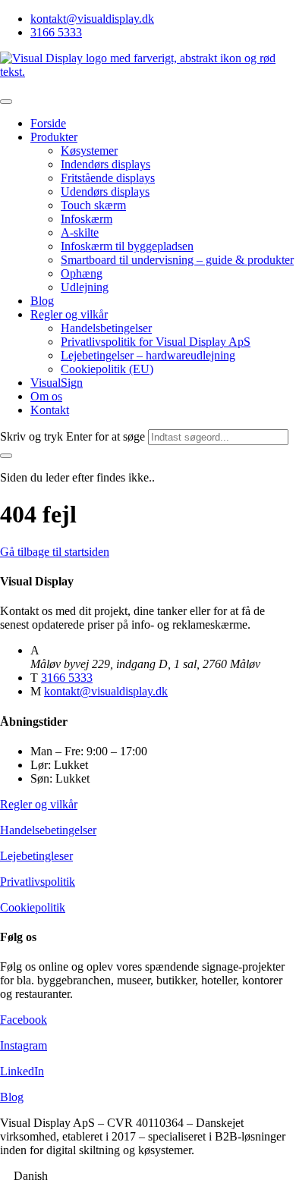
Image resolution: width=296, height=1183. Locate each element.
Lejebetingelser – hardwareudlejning (148, 355)
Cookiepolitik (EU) (107, 368)
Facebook (23, 1019)
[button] (148, 1176)
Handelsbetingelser (106, 328)
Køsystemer (89, 150)
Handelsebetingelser (48, 830)
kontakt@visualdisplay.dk (92, 18)
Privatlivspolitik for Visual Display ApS (155, 341)
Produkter (53, 136)
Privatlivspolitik (37, 881)
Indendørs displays (105, 164)
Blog (42, 300)
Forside (48, 123)
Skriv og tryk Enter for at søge (72, 436)
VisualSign (56, 382)
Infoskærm (86, 218)
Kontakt (49, 409)
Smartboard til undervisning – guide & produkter (177, 259)
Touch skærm (93, 205)
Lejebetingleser (36, 855)
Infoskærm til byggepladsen (127, 246)
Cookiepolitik (32, 907)
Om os (46, 396)
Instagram (23, 1045)
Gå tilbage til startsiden (54, 551)
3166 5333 (56, 32)
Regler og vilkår (69, 314)
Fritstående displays (108, 177)
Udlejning (85, 287)
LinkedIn (22, 1071)
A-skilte (80, 232)
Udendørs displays (105, 191)
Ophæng (81, 273)
